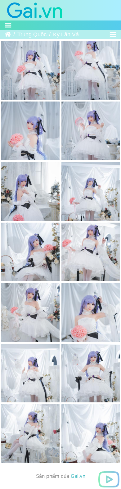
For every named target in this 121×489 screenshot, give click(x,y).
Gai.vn (78, 476)
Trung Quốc (32, 34)
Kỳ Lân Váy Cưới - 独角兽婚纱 (70, 34)
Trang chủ (8, 34)
